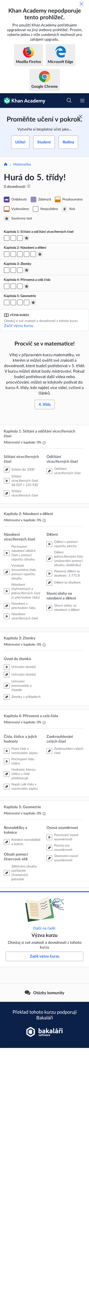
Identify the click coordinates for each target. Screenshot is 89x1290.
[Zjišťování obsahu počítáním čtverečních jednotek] (13, 302)
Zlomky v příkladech (26, 697)
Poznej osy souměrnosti (63, 848)
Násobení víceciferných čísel (24, 616)
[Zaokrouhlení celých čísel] (20, 286)
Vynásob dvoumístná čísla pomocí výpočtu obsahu (23, 572)
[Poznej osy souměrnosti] (20, 302)
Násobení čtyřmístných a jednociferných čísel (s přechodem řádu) (25, 591)
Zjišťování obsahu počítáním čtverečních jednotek (24, 873)
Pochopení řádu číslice (22, 761)
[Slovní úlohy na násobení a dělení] (33, 254)
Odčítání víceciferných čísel (67, 471)
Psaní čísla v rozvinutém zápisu (24, 751)
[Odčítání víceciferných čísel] (20, 238)
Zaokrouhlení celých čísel (68, 751)
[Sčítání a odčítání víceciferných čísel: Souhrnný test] (26, 238)
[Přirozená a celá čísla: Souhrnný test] (26, 286)
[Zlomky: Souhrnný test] (26, 270)
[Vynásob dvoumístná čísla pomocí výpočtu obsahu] (6, 254)
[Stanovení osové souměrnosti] (26, 302)
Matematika (22, 164)
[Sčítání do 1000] (6, 238)
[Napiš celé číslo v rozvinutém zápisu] (13, 286)
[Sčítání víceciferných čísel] (13, 238)
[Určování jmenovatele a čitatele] (13, 270)
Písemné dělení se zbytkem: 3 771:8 (67, 573)
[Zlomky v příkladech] (20, 270)
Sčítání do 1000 (22, 469)
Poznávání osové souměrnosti (66, 837)
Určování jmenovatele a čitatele (21, 686)
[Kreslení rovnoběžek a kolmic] (6, 302)
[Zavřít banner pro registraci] (80, 116)
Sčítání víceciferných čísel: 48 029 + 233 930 (25, 481)
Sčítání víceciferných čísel (24, 493)
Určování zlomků (23, 667)
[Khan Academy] (22, 100)
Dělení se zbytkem (67, 582)
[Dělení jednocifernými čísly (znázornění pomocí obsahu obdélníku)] (20, 254)
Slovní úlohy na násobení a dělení (66, 608)
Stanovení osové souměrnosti (66, 858)
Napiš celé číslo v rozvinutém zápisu (24, 786)
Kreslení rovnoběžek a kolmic (26, 842)
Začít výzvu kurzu (18, 326)
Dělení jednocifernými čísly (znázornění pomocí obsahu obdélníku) (68, 559)
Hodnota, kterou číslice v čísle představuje (23, 774)
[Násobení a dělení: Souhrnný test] (40, 254)
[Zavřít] (81, 4)
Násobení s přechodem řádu (23, 606)
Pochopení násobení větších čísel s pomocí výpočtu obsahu (23, 553)
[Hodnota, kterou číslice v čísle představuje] (6, 286)
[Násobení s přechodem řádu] (13, 254)
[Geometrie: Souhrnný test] (33, 302)
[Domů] (6, 164)
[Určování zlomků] (6, 270)
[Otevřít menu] (82, 100)
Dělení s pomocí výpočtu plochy (66, 544)
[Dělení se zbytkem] (26, 254)
